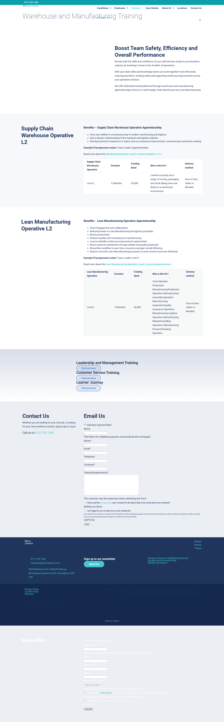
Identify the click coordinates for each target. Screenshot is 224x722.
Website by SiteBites (112, 621)
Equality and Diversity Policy (162, 560)
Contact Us (196, 8)
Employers (119, 8)
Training (135, 8)
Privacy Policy (32, 589)
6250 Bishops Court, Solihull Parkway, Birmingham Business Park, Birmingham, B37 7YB (52, 573)
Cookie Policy (31, 591)
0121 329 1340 (44, 432)
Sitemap (29, 594)
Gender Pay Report (157, 562)
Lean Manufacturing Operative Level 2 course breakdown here (138, 264)
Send (87, 524)
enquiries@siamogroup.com (45, 563)
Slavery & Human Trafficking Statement (168, 558)
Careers (29, 543)
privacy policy (106, 503)
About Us (166, 8)
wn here (134, 154)
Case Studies (152, 8)
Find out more (88, 368)
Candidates (102, 8)
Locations (182, 8)
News (28, 541)
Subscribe (94, 564)
